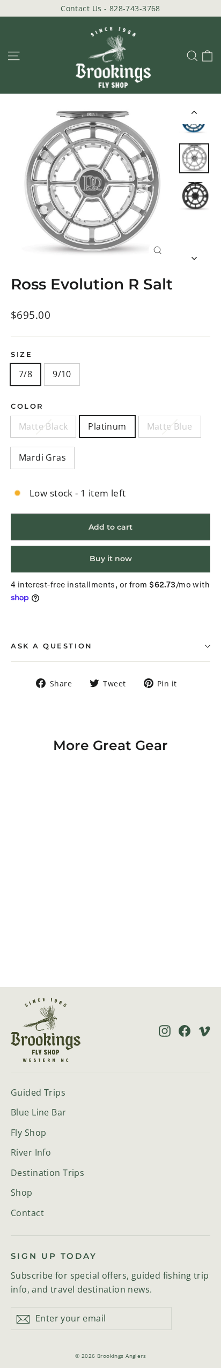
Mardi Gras (42, 457)
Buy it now (111, 558)
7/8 (25, 374)
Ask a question (52, 646)
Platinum (107, 426)
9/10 (62, 374)
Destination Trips (47, 1173)
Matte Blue (170, 426)
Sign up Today (54, 1256)
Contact (27, 1213)
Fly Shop (28, 1132)
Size (21, 354)
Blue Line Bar (39, 1112)
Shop (22, 1192)
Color (27, 406)
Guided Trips (38, 1092)
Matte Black (43, 426)
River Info (31, 1152)
